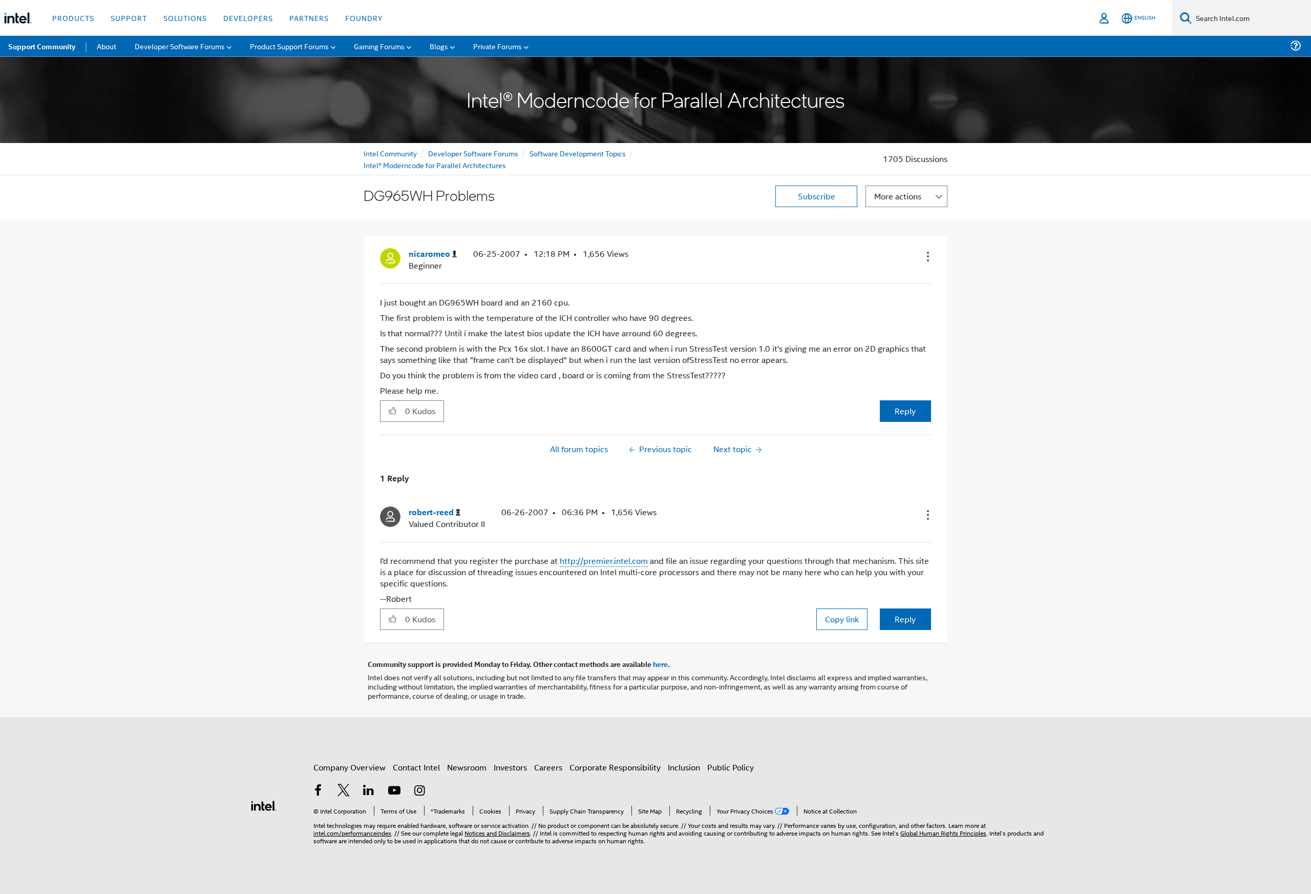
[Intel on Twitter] (343, 791)
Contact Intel (416, 767)
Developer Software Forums (473, 153)
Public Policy (730, 767)
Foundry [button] (364, 17)
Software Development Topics (578, 153)
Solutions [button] (185, 17)
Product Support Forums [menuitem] (289, 45)
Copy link (842, 619)
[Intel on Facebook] (318, 791)
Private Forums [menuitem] (497, 45)
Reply (905, 411)
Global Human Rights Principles (943, 833)
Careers (548, 767)
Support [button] (129, 17)
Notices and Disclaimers (497, 833)
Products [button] (73, 17)
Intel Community (390, 153)
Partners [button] (309, 17)
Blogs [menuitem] (439, 45)
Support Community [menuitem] (41, 46)
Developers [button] (248, 17)
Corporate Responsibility (615, 767)
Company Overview (349, 767)
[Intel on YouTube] (394, 791)
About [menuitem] (106, 45)
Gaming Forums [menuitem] (379, 45)
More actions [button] (897, 196)
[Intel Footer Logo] (264, 804)
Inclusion (684, 767)
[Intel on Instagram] (419, 791)
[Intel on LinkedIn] (368, 791)
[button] (927, 256)
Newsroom (467, 767)
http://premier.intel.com (604, 560)
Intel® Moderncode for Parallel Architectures (435, 164)
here (660, 663)
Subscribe (816, 196)
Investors (510, 767)
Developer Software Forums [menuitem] (180, 45)
